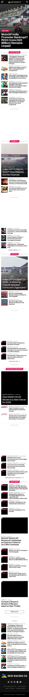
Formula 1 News (20, 688)
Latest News (21, 686)
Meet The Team (10, 688)
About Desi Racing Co (10, 686)
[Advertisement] (14, 124)
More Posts (14, 611)
